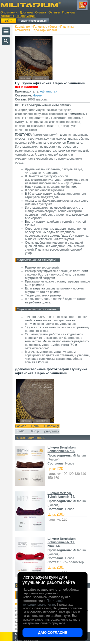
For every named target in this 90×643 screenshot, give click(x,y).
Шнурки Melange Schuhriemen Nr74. (61, 494)
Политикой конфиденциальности (42, 602)
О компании (8, 12)
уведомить (51, 431)
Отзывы (54, 12)
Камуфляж (22, 26)
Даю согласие (52, 633)
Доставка (26, 12)
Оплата (40, 12)
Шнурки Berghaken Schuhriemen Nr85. (62, 449)
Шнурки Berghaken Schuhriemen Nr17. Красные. (62, 542)
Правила (68, 12)
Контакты (7, 16)
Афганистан (48, 91)
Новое (37, 95)
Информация (26, 16)
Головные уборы (45, 26)
